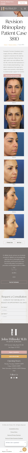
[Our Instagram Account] (14, 377)
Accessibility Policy (14, 428)
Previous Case (9, 242)
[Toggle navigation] (25, 8)
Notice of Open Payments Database (14, 438)
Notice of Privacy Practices (14, 435)
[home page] (9, 9)
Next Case (20, 242)
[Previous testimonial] (13, 277)
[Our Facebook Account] (11, 377)
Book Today (22, 3)
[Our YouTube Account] (17, 377)
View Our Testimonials (14, 282)
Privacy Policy (14, 432)
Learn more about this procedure (12, 75)
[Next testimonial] (15, 277)
